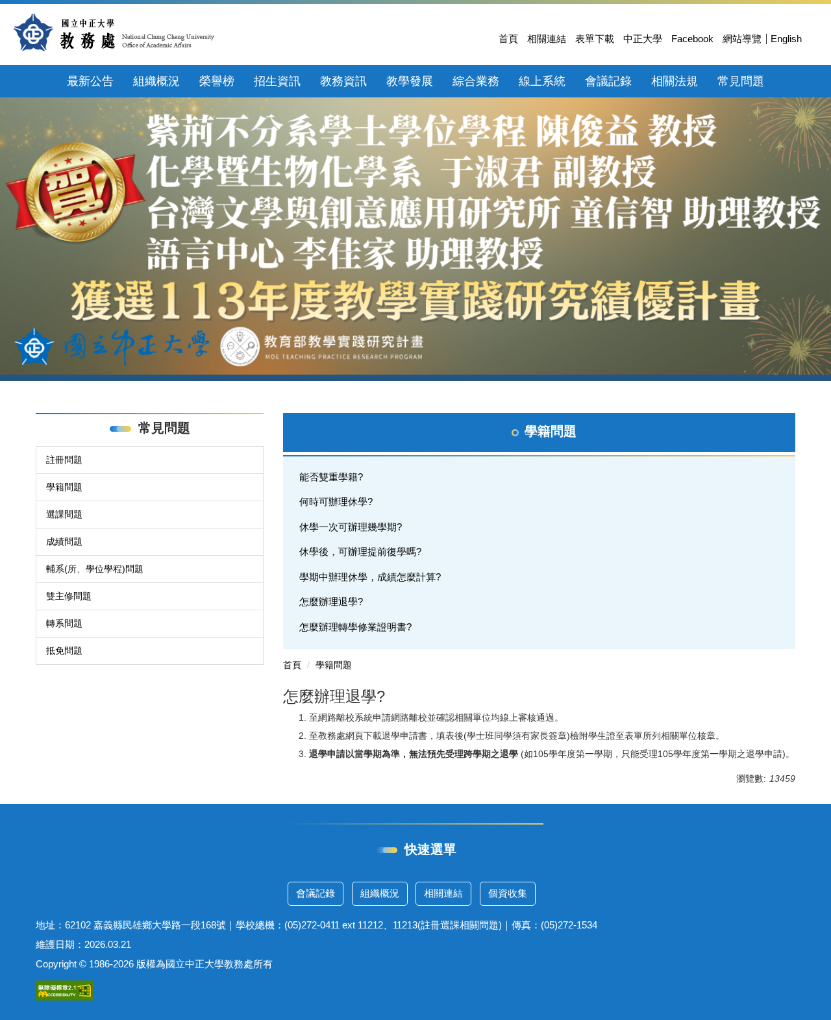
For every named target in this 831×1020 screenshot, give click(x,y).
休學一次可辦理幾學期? (350, 526)
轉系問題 (64, 623)
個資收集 (507, 893)
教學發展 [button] (409, 81)
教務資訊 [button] (343, 81)
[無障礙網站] (64, 989)
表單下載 (594, 38)
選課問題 (64, 514)
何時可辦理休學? (336, 501)
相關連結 (546, 38)
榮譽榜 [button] (216, 81)
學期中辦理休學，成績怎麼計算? (370, 576)
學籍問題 (64, 487)
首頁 (508, 38)
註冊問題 (64, 459)
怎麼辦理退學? (331, 601)
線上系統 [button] (542, 81)
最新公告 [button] (90, 81)
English (786, 38)
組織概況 (379, 893)
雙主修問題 (69, 596)
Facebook (692, 38)
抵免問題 (64, 650)
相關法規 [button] (674, 81)
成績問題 (64, 541)
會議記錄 (315, 893)
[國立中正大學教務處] (114, 32)
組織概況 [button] (156, 81)
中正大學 (642, 38)
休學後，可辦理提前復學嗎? (360, 551)
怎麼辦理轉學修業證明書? (355, 626)
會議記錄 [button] (608, 81)
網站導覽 (742, 38)
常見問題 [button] (740, 81)
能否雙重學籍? (331, 476)
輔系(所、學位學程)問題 (94, 569)
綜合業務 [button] (476, 81)
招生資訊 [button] (277, 81)
